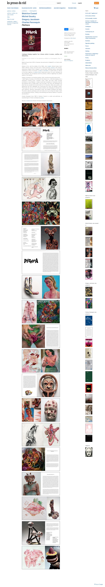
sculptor (49, 66)
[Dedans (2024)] (89, 83)
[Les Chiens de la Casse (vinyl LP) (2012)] (89, 164)
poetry (42, 97)
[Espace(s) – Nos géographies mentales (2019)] (89, 252)
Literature (87, 48)
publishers (24, 11)
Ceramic (87, 29)
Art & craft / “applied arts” (91, 13)
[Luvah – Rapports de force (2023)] (89, 353)
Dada (40, 70)
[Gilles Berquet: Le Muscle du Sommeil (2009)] (89, 452)
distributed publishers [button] (45, 8)
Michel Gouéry (29, 16)
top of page (99, 584)
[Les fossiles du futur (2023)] (89, 93)
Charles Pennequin (31, 22)
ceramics (53, 67)
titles (8, 17)
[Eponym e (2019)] (89, 116)
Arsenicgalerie (33, 11)
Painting (87, 51)
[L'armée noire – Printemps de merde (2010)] (89, 409)
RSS (97, 3)
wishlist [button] (71, 29)
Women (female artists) (91, 68)
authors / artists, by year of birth (12, 14)
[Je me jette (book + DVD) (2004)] (89, 186)
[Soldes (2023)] (89, 342)
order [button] (66, 29)
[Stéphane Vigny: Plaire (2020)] (89, 376)
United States (88, 62)
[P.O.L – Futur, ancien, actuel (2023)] (89, 364)
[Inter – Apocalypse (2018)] (89, 398)
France (87, 46)
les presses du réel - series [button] (29, 8)
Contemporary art (89, 31)
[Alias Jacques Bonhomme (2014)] (89, 148)
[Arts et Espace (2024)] (89, 231)
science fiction (37, 72)
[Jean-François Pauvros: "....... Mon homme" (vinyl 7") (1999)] (89, 438)
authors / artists (11, 11)
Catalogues (88, 26)
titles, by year (10, 19)
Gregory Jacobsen (30, 19)
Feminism (87, 40)
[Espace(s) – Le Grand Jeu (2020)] (89, 241)
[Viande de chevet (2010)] (89, 303)
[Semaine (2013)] (89, 204)
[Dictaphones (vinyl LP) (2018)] (89, 138)
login (96, 8)
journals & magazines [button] (59, 8)
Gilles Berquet (73, 38)
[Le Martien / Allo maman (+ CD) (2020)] (89, 104)
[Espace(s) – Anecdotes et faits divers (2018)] (89, 263)
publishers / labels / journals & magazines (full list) (12, 23)
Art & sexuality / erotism (91, 18)
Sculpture (87, 60)
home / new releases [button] (12, 8)
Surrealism (46, 70)
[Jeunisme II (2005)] (89, 274)
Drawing (87, 34)
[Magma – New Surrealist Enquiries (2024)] (89, 332)
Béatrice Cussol (29, 13)
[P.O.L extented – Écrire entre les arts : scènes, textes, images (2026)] (89, 320)
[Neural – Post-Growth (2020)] (89, 388)
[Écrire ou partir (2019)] (89, 128)
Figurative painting (89, 43)
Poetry (87, 57)
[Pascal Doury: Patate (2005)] (89, 428)
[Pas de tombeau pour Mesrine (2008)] (89, 174)
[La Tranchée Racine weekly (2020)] (89, 291)
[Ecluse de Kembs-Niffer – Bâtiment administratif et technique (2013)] (89, 157)
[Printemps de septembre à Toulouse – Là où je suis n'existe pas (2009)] (89, 214)
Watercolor (88, 65)
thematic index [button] (72, 8)
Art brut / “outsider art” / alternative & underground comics (91, 22)
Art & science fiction (90, 15)
